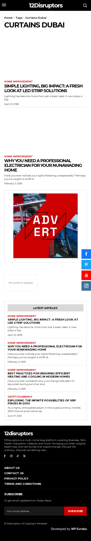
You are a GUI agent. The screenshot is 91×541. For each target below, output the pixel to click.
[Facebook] (5, 456)
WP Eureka (79, 529)
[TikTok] (18, 456)
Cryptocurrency (20, 396)
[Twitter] (24, 456)
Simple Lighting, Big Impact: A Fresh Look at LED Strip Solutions (43, 88)
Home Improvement (18, 81)
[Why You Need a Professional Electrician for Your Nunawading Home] (45, 130)
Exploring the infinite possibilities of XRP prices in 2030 (42, 402)
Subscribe (75, 511)
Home (8, 17)
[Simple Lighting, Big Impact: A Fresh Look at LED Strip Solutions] (45, 55)
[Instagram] (11, 456)
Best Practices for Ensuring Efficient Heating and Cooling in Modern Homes (39, 375)
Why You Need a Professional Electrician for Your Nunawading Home (43, 165)
